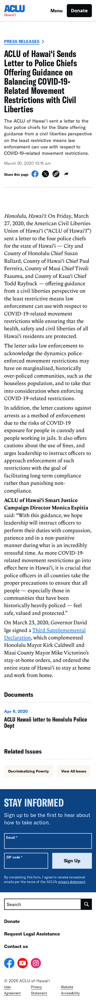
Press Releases (21, 41)
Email (11, 837)
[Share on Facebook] (34, 176)
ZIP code (14, 857)
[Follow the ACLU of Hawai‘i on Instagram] (36, 964)
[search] (86, 904)
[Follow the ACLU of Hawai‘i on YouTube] (22, 964)
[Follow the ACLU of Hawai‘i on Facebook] (9, 964)
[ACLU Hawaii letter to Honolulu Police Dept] (48, 720)
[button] (55, 174)
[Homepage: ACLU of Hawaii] (22, 10)
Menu (56, 10)
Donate (79, 10)
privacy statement (71, 882)
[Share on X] (45, 176)
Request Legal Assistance (32, 933)
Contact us (16, 946)
